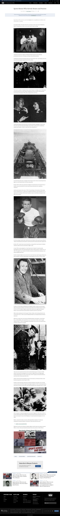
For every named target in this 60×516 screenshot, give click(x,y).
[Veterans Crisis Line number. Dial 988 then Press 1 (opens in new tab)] (4, 511)
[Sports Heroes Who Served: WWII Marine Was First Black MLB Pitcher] (16, 483)
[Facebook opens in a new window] (52, 1)
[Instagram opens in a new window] (54, 1)
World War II (39, 456)
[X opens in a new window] (50, 1)
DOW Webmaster (33, 15)
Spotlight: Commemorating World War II (21, 423)
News (30, 2)
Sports (16, 456)
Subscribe (38, 466)
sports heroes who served (31, 456)
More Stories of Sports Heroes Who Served (30, 430)
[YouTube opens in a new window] (58, 1)
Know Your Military (22, 456)
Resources (50, 2)
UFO (55, 2)
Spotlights (41, 2)
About (46, 2)
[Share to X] (37, 11)
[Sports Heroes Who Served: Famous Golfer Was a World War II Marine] (16, 476)
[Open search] (58, 3)
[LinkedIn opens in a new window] (56, 1)
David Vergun (29, 11)
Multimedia (35, 2)
